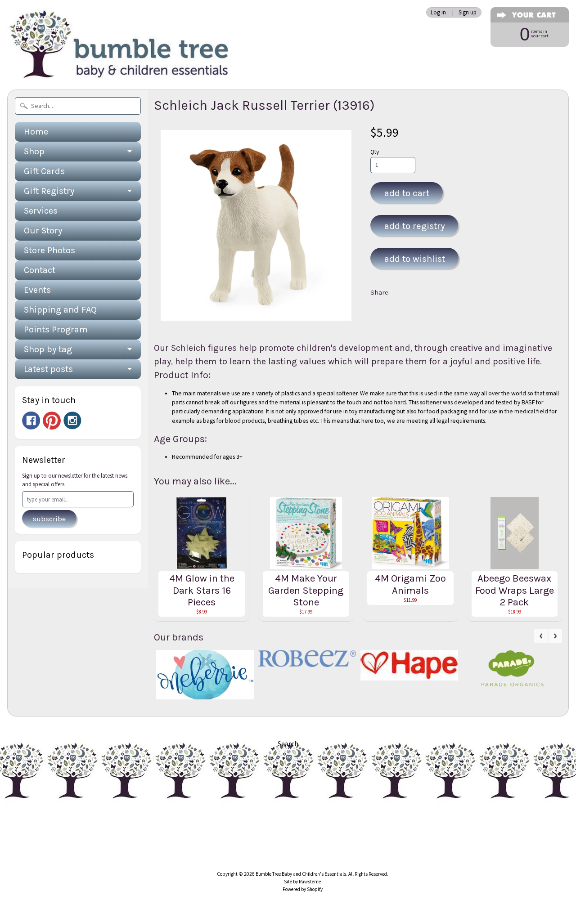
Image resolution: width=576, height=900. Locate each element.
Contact (39, 270)
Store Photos (49, 250)
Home (36, 131)
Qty (374, 152)
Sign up (468, 12)
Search (288, 743)
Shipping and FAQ (60, 309)
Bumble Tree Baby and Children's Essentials (301, 874)
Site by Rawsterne (302, 881)
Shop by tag (48, 349)
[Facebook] (31, 421)
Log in (438, 12)
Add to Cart (406, 193)
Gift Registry (49, 191)
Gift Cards (44, 171)
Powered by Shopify (303, 889)
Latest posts (48, 369)
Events (37, 290)
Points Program (56, 329)
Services (41, 211)
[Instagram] (72, 421)
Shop (34, 151)
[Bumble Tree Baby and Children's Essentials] (119, 70)
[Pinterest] (52, 421)
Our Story (43, 230)
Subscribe (49, 519)
